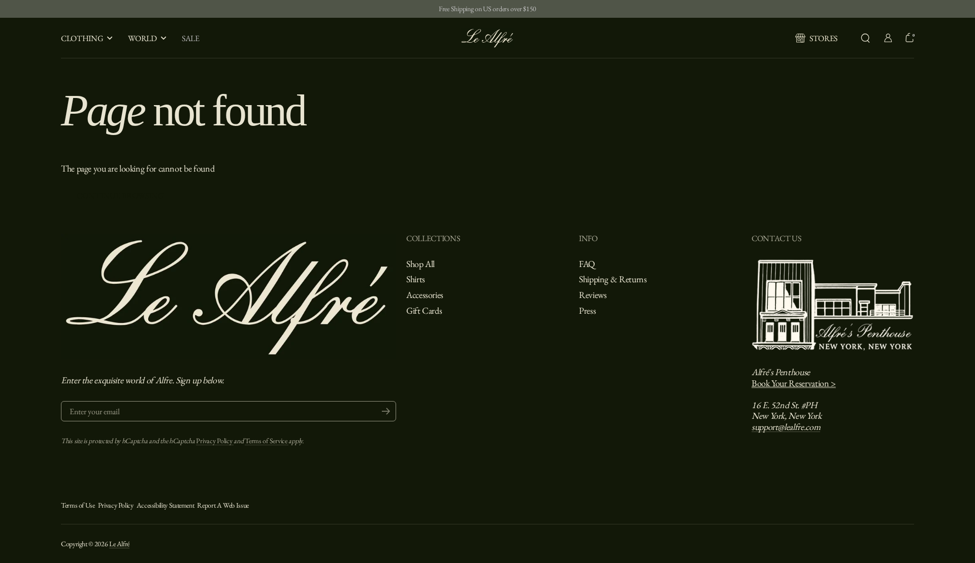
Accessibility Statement (165, 505)
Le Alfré (119, 543)
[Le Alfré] (487, 38)
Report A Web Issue (223, 505)
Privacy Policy (215, 440)
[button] (865, 38)
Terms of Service (266, 440)
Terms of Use (78, 505)
